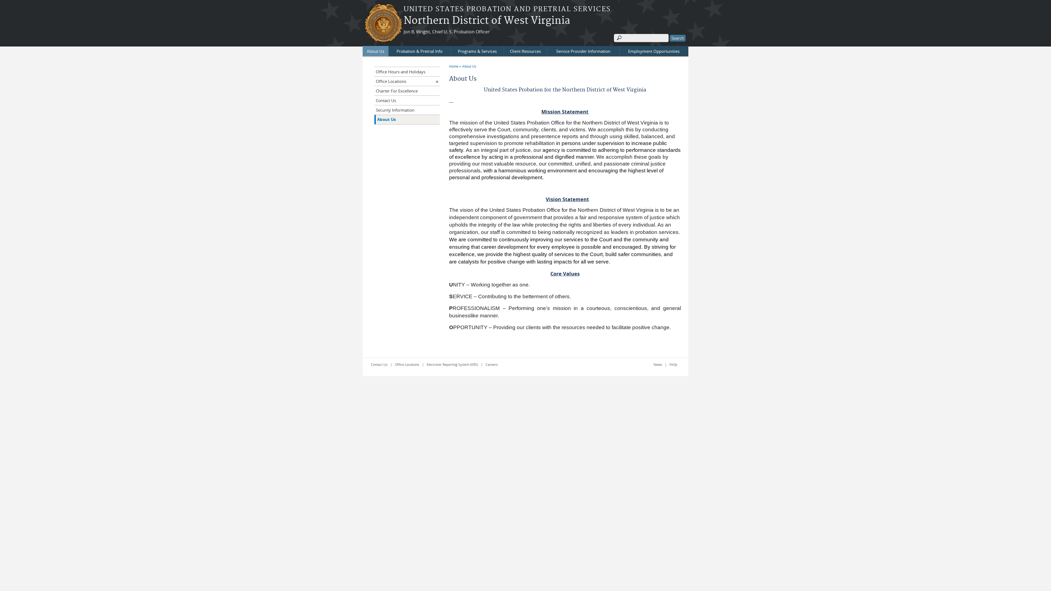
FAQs (673, 364)
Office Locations (391, 81)
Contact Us (386, 100)
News (658, 364)
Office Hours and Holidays (400, 71)
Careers (492, 364)
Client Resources (525, 51)
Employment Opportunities (654, 51)
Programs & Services (477, 51)
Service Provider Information (583, 51)
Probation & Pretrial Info (420, 51)
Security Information (395, 110)
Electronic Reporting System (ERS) (452, 364)
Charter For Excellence (397, 91)
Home (453, 66)
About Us (375, 51)
